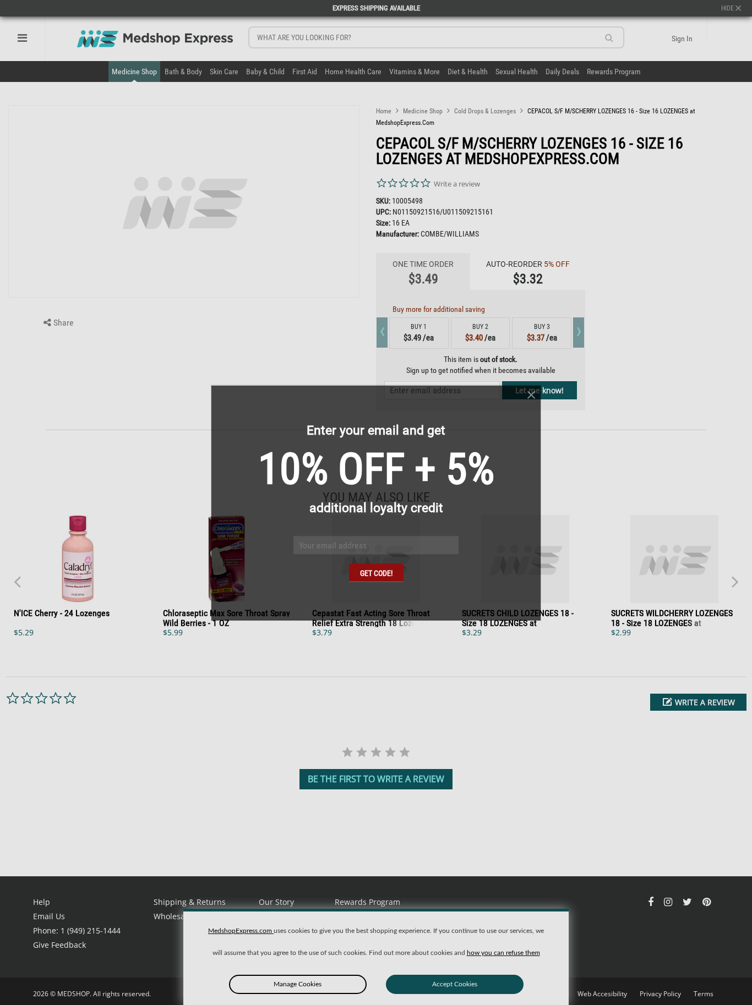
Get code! (376, 572)
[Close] (531, 395)
